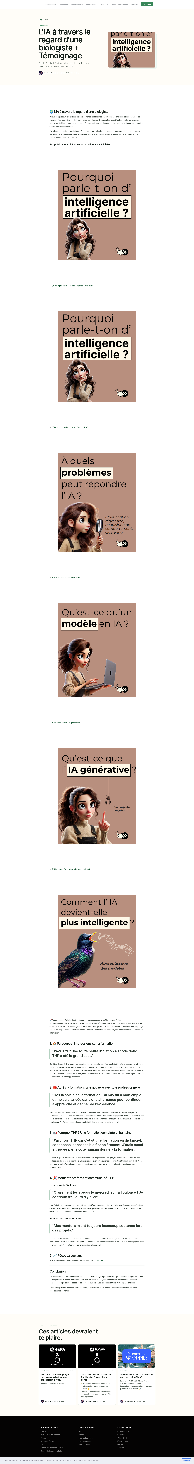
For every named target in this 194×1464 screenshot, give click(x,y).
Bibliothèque (123, 4)
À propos (104, 4)
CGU (42, 1444)
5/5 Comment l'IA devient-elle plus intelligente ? (72, 869)
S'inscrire (134, 4)
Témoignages (90, 4)
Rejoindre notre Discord (50, 1435)
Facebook (123, 1438)
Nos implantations (86, 1438)
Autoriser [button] (186, 1460)
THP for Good (84, 1444)
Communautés (77, 4)
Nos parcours (50, 4)
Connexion (147, 4)
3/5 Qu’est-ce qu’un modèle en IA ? (66, 577)
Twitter (122, 1435)
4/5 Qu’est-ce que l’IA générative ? (66, 723)
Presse (43, 1438)
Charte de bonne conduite (51, 1451)
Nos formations (85, 1441)
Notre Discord (123, 1431)
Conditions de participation (52, 1448)
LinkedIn (99, 1261)
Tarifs (81, 1435)
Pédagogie (64, 4)
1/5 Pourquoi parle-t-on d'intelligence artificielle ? (72, 286)
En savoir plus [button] (93, 1460)
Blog (114, 4)
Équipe (43, 1431)
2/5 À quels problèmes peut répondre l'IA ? (70, 427)
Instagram (123, 1441)
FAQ (80, 1431)
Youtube (120, 1448)
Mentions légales (47, 1441)
